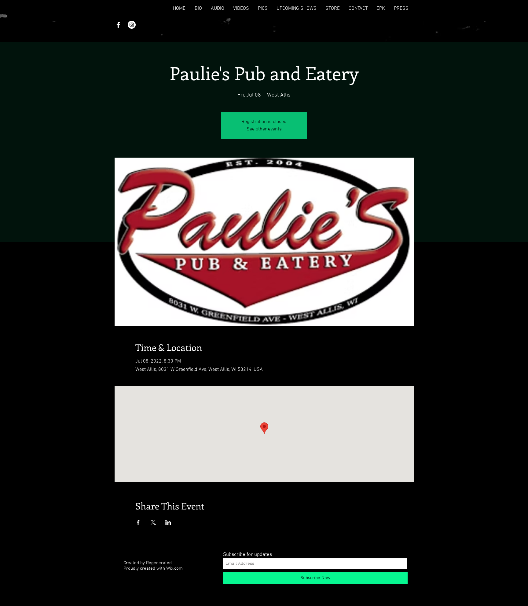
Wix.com (174, 568)
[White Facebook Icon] (118, 25)
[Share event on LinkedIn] (168, 522)
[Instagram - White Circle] (132, 25)
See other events (264, 129)
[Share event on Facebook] (138, 522)
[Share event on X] (153, 522)
